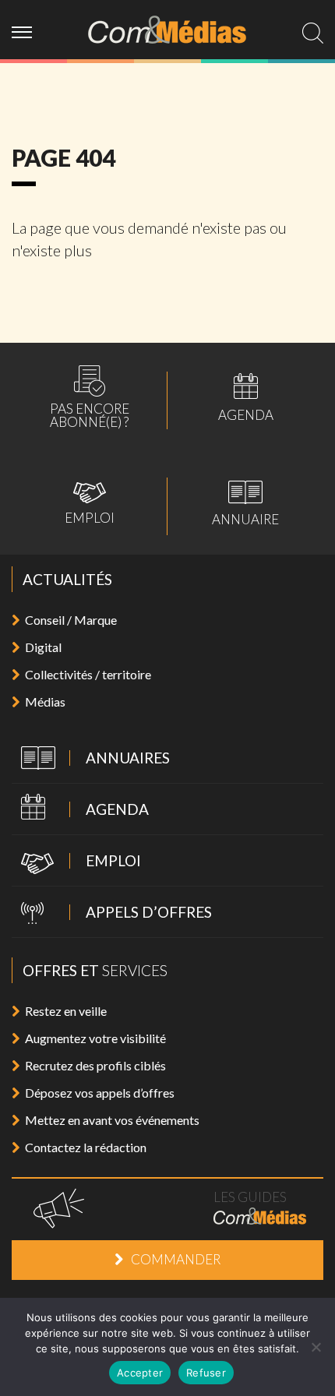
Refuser (206, 1372)
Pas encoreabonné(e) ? (89, 396)
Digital (43, 647)
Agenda (245, 397)
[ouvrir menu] (28, 29)
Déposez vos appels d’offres (100, 1092)
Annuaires (91, 759)
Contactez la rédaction (85, 1147)
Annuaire (245, 503)
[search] (312, 33)
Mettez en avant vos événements (112, 1119)
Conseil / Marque (71, 619)
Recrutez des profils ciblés (95, 1065)
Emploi (90, 503)
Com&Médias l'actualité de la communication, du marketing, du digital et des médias (168, 30)
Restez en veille (66, 1010)
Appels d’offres (112, 913)
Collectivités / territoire (88, 674)
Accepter (140, 1372)
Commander (175, 1259)
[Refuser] (315, 1347)
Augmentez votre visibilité (95, 1038)
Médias (45, 701)
